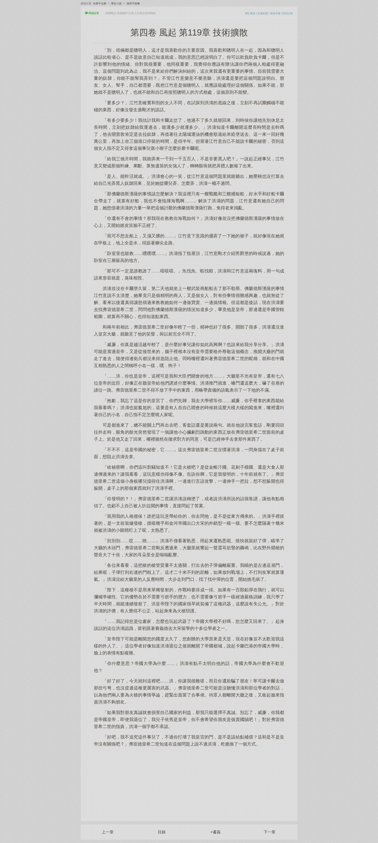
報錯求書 (275, 13)
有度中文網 (99, 3)
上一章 (108, 832)
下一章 (269, 832)
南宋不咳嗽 (133, 3)
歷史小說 (116, 3)
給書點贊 (262, 13)
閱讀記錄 (287, 13)
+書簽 (215, 832)
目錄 (162, 832)
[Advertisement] (189, 781)
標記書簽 (250, 13)
